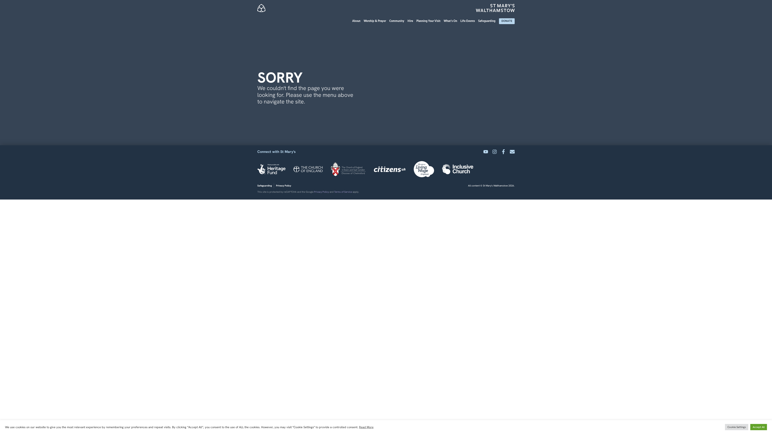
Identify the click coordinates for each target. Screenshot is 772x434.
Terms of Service (343, 191)
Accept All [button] (759, 427)
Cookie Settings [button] (736, 427)
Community (396, 21)
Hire (410, 21)
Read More (366, 427)
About (356, 21)
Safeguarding (486, 21)
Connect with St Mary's (276, 151)
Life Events (467, 21)
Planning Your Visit (428, 21)
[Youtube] (485, 151)
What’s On (450, 21)
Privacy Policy (321, 191)
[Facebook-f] (503, 151)
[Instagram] (494, 151)
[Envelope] (512, 151)
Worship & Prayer (375, 21)
